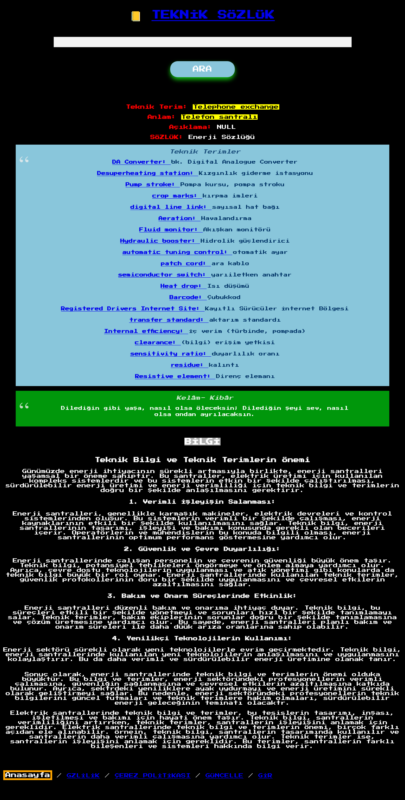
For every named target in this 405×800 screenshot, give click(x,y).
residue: (189, 365)
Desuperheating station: (147, 173)
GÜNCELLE (224, 775)
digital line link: (171, 207)
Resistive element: (175, 376)
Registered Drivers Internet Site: (133, 309)
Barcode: (188, 297)
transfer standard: (169, 320)
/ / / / (138, 775)
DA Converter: (141, 162)
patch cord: (186, 264)
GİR (265, 775)
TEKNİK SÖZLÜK (213, 15)
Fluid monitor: (171, 230)
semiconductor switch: (164, 275)
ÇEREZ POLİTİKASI (153, 775)
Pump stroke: (153, 185)
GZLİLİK (83, 775)
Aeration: (180, 218)
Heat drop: (184, 286)
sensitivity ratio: (170, 354)
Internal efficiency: (146, 331)
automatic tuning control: (177, 252)
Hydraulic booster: (160, 241)
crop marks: (177, 196)
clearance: (158, 343)
